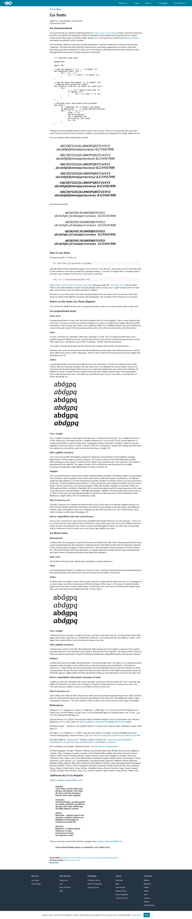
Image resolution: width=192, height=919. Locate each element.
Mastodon (147, 884)
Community (180, 3)
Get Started (64, 876)
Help (61, 891)
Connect (148, 876)
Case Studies (36, 884)
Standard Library (94, 880)
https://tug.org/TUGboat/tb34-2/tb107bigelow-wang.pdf (92, 742)
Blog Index (54, 862)
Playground (63, 880)
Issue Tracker (120, 887)
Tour (61, 884)
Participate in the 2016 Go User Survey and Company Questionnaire (89, 858)
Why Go (123, 3)
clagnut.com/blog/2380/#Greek (109, 841)
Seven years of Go (72, 860)
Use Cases (35, 880)
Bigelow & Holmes (131, 38)
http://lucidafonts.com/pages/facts (105, 746)
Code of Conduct (122, 898)
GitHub (146, 891)
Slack (146, 894)
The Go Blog (55, 9)
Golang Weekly (149, 905)
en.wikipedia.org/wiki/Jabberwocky (68, 780)
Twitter (146, 887)
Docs (149, 3)
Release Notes (121, 891)
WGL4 (96, 38)
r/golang (147, 898)
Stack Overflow (65, 887)
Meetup (146, 902)
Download (119, 880)
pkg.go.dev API (93, 887)
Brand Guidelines (122, 894)
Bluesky (146, 880)
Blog (117, 884)
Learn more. (137, 915)
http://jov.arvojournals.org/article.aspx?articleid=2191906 (117, 735)
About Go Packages (95, 884)
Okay (147, 915)
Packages (163, 3)
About (118, 876)
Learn (137, 3)
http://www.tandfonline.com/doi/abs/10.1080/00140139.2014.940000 (103, 722)
